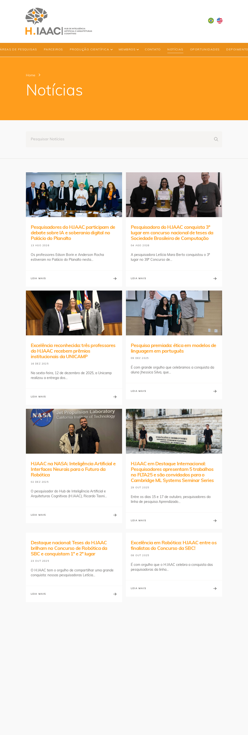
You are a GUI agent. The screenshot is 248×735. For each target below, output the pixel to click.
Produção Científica (89, 49)
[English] (220, 21)
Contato (153, 49)
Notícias (175, 49)
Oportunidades (205, 49)
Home (30, 75)
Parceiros (53, 49)
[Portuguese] (211, 21)
